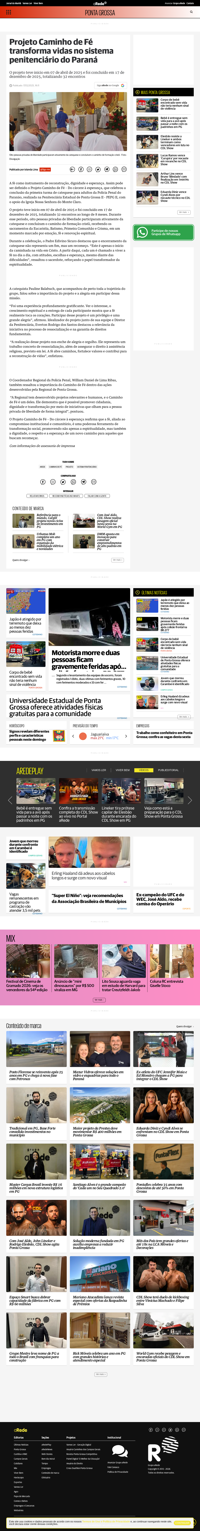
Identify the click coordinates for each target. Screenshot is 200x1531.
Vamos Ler (18, 1487)
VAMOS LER (99, 770)
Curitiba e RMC (20, 1454)
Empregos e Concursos (24, 1506)
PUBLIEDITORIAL (168, 770)
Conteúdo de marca (50, 1473)
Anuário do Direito (74, 1464)
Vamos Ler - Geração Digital (78, 1445)
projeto (69, 467)
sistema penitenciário (87, 467)
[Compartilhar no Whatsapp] (115, 169)
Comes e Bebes (21, 1501)
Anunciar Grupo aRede (118, 1463)
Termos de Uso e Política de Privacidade (106, 1521)
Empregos (46, 1468)
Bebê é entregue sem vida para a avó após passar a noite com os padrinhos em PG (34, 814)
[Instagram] (157, 1430)
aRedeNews (47, 1449)
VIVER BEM (123, 770)
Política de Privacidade (118, 1472)
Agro (16, 1492)
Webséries (18, 1510)
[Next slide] (125, 736)
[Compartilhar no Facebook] (81, 169)
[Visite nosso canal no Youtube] (163, 1430)
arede (42, 467)
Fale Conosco (113, 1467)
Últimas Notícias (21, 1445)
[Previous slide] (73, 736)
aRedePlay (46, 1445)
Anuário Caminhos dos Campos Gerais (83, 1449)
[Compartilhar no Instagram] (89, 169)
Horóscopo (19, 1478)
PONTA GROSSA (100, 12)
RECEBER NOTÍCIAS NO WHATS (66, 496)
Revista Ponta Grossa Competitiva (81, 1454)
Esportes (18, 1482)
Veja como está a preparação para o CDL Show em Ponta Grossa (163, 812)
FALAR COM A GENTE (97, 496)
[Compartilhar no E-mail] (124, 169)
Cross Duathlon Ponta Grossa (79, 1468)
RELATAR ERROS (37, 496)
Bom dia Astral (48, 1459)
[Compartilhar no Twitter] (98, 169)
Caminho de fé (55, 467)
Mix (15, 1468)
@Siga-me (45, 169)
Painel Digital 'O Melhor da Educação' (83, 1459)
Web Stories (47, 1454)
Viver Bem (18, 1473)
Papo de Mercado (22, 1496)
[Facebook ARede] (150, 1430)
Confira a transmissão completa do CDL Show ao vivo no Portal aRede (78, 814)
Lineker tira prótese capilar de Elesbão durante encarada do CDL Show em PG (119, 814)
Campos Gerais (21, 1459)
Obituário (46, 1478)
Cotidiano (18, 1464)
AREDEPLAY (29, 770)
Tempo (45, 1464)
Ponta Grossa (20, 1449)
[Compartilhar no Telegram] (107, 169)
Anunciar (175, 3)
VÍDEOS (144, 770)
